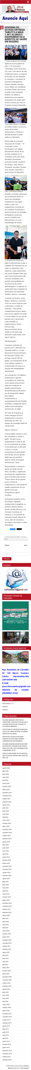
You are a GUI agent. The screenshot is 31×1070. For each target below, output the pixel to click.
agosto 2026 (6, 768)
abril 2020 (5, 1001)
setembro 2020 (6, 986)
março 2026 (6, 783)
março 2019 (6, 1041)
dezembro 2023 (7, 866)
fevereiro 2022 (6, 934)
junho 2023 (5, 885)
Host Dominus (24, 1068)
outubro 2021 (6, 946)
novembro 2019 (7, 1017)
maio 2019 (5, 1035)
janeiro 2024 (6, 863)
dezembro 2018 (7, 1050)
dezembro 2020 (7, 977)
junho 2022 (5, 921)
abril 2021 (5, 964)
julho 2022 (5, 918)
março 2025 (6, 820)
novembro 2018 (7, 1053)
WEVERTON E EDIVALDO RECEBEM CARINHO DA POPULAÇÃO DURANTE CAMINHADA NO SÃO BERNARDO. (13, 739)
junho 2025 (5, 811)
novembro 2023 (7, 869)
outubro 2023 (6, 872)
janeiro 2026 (6, 789)
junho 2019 (5, 1032)
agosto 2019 (6, 1026)
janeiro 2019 (6, 1047)
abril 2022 (5, 928)
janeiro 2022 (6, 937)
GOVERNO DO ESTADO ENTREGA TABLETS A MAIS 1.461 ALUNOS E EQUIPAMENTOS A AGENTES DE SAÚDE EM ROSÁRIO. (16, 34)
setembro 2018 (6, 1060)
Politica (4, 709)
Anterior (7, 545)
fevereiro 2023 (6, 897)
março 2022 (6, 931)
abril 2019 (5, 1038)
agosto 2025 (6, 805)
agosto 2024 (6, 842)
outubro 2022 (6, 909)
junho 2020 (5, 995)
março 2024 (6, 857)
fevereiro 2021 (6, 971)
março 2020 (6, 1004)
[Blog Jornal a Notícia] (15, 8)
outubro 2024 (6, 835)
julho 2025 (5, 808)
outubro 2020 (6, 983)
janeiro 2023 (6, 900)
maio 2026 (5, 777)
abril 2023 (5, 891)
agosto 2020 (6, 989)
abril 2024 (5, 854)
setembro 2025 (6, 802)
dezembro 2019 (7, 1014)
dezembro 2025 (7, 792)
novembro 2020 (7, 980)
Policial (4, 706)
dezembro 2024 (7, 829)
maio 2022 (5, 924)
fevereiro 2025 (6, 823)
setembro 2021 (6, 949)
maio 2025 (5, 814)
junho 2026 (5, 774)
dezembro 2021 (7, 940)
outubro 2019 (6, 1020)
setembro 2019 (6, 1023)
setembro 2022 (6, 912)
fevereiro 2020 (6, 1007)
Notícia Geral (6, 703)
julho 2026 (5, 771)
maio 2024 (5, 851)
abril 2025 (5, 817)
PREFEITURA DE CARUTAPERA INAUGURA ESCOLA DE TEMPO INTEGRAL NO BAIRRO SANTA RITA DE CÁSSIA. (15, 731)
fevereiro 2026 (6, 786)
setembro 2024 (6, 838)
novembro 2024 (7, 832)
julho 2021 (5, 955)
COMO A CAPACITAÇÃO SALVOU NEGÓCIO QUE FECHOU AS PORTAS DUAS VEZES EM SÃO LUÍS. (15, 755)
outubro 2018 (6, 1056)
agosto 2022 (6, 915)
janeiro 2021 (6, 974)
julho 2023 (5, 882)
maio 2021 (5, 961)
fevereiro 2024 (6, 860)
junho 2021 (5, 958)
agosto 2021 (6, 952)
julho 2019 (5, 1029)
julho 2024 (5, 845)
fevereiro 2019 (6, 1044)
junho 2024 (5, 848)
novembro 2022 (7, 906)
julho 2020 (5, 992)
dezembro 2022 (7, 903)
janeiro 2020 (6, 1010)
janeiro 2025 (6, 826)
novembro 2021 (7, 943)
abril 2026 (5, 780)
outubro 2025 (6, 799)
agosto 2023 (6, 878)
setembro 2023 (6, 875)
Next (25, 545)
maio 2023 (5, 888)
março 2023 (6, 894)
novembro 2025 (7, 795)
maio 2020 (5, 998)
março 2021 (6, 967)
